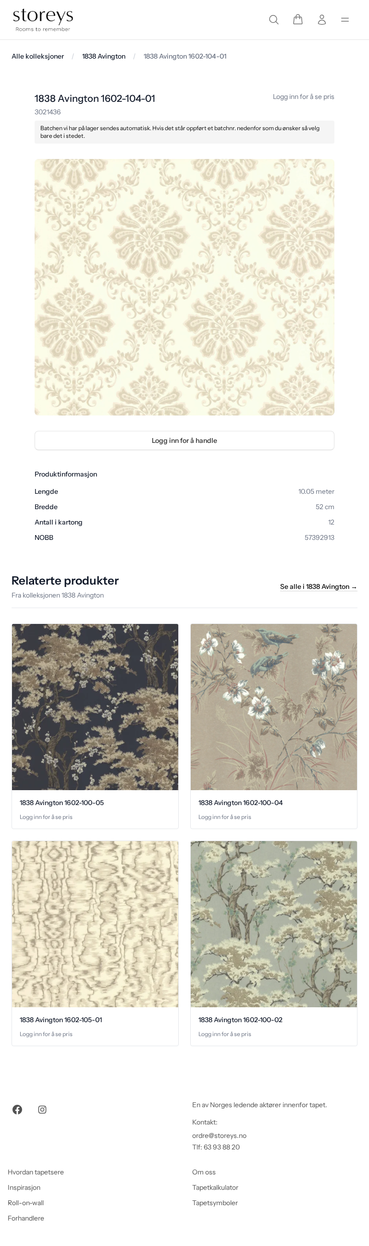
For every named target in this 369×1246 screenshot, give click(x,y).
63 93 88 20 (222, 1147)
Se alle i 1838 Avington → (318, 586)
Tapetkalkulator (215, 1187)
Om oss (204, 1172)
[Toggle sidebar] (345, 19)
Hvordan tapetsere (36, 1172)
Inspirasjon (24, 1187)
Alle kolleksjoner (38, 56)
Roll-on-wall (26, 1202)
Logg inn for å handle (184, 440)
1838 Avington (103, 56)
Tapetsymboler (215, 1202)
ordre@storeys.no (219, 1135)
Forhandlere (26, 1218)
